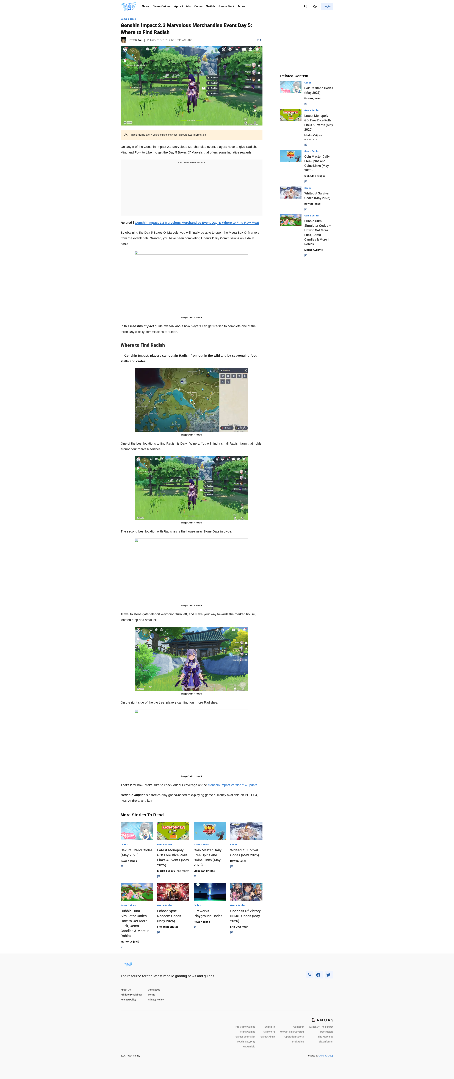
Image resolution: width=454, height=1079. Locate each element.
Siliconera (269, 1031)
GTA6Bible (249, 1046)
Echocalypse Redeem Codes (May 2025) (169, 916)
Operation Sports (294, 1036)
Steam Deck (226, 6)
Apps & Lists (182, 6)
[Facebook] (319, 974)
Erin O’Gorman (239, 926)
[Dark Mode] (315, 6)
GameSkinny (268, 1036)
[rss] (309, 974)
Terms (151, 994)
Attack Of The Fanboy (321, 1026)
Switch (210, 6)
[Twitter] (329, 974)
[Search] (305, 6)
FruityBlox (298, 1041)
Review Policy (128, 999)
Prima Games (247, 1031)
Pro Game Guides (245, 1026)
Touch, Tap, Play (246, 1041)
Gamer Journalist (245, 1036)
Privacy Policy (156, 999)
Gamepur (298, 1026)
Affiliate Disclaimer (131, 994)
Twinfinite (269, 1026)
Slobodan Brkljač (204, 870)
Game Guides (162, 6)
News (145, 6)
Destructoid (326, 1031)
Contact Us (154, 989)
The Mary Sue (325, 1036)
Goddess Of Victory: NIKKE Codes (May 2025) (246, 916)
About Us (126, 989)
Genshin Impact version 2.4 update (232, 785)
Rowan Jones (129, 861)
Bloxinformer (326, 1041)
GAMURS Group (326, 1056)
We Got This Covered (292, 1031)
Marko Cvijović (166, 870)
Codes (198, 6)
